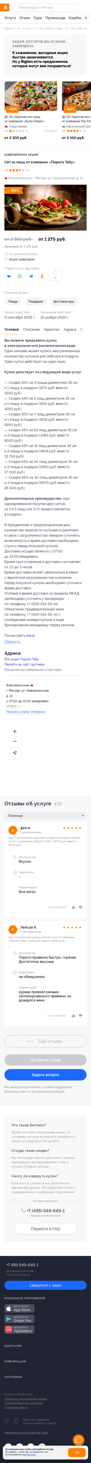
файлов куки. (29, 1454)
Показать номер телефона (25, 711)
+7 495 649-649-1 (22, 1265)
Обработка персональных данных (25, 1398)
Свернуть (12, 642)
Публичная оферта (16, 1407)
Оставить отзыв (45, 1060)
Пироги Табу (29, 659)
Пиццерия (35, 301)
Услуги (10, 18)
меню (30, 635)
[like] (73, 907)
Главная (9, 28)
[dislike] (80, 907)
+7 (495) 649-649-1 (46, 1210)
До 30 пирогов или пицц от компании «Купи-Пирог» (24, 119)
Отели (24, 18)
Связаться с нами (45, 1285)
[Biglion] (9, 7)
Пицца (13, 301)
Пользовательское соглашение (23, 1403)
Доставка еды (79, 28)
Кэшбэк (75, 18)
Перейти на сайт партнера (24, 664)
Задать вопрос (45, 1074)
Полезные (15, 815)
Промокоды (55, 18)
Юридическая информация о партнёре (33, 669)
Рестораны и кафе (51, 28)
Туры (37, 18)
